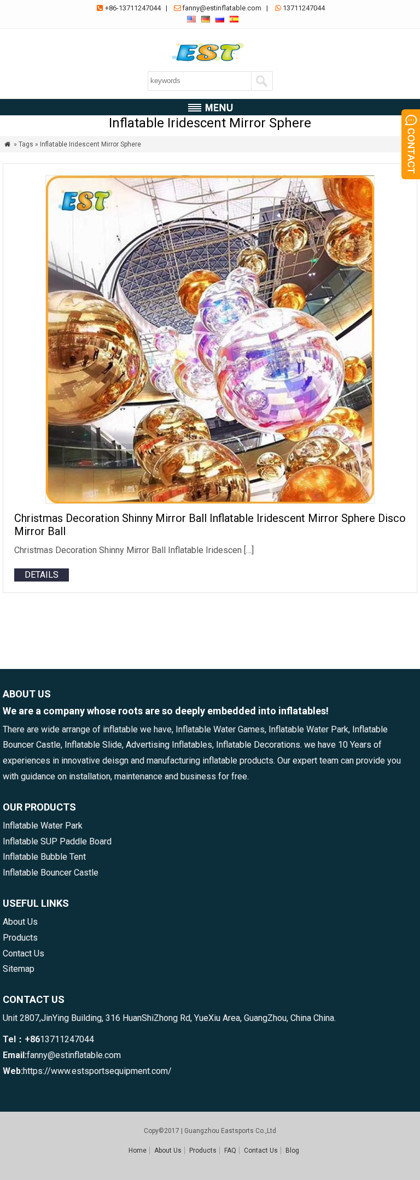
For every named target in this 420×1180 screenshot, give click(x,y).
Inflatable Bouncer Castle (50, 872)
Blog (292, 1150)
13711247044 (304, 8)
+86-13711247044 (133, 8)
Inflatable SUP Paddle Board (57, 841)
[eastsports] (210, 61)
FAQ (230, 1150)
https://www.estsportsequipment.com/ (97, 1071)
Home (138, 1150)
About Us (20, 922)
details (42, 575)
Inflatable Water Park (43, 825)
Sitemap (18, 969)
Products (20, 937)
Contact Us (23, 953)
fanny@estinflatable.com (221, 8)
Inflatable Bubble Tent (44, 857)
